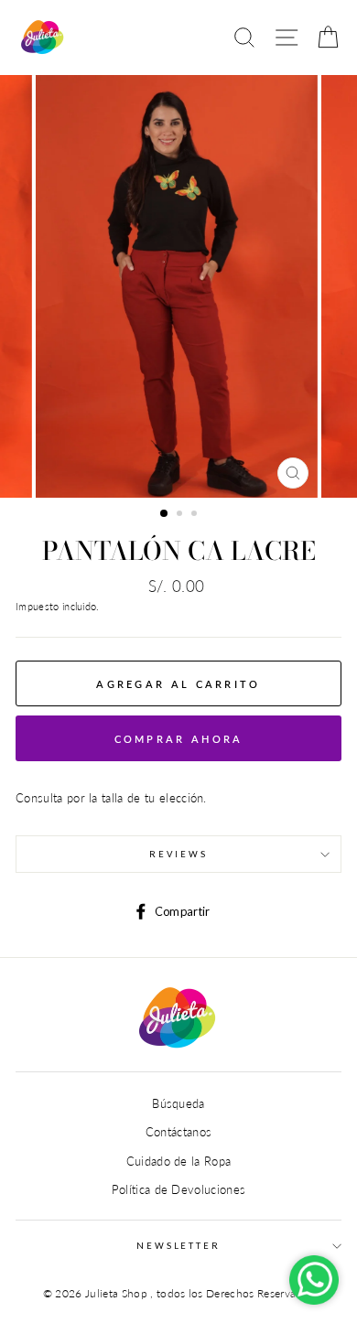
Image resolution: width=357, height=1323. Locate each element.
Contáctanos (179, 1131)
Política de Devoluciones (179, 1189)
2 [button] (181, 515)
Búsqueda (178, 1103)
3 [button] (195, 515)
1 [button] (164, 514)
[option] (178, 286)
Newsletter (178, 1246)
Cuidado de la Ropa (179, 1161)
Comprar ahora (178, 739)
